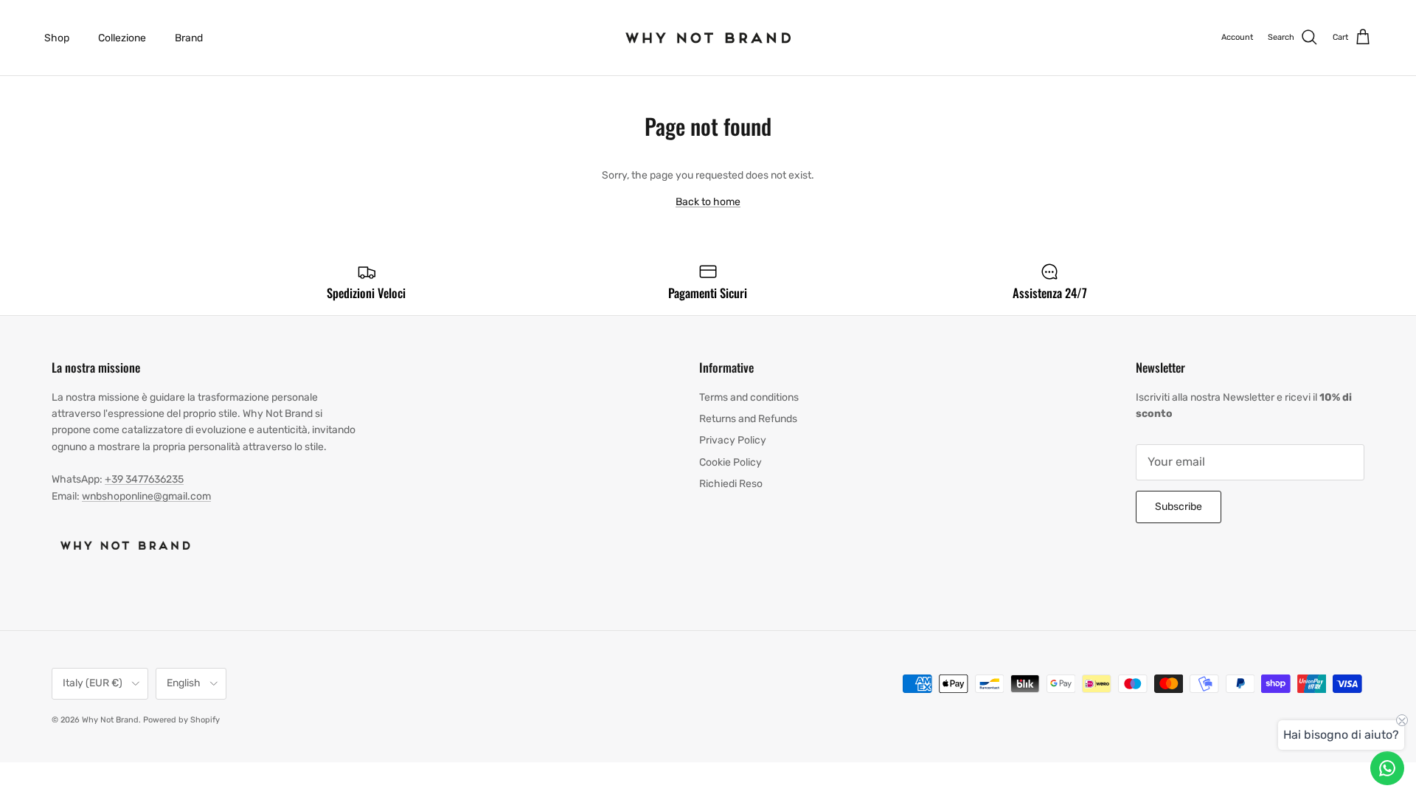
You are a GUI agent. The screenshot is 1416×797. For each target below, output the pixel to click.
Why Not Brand (110, 720)
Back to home (708, 202)
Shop (56, 38)
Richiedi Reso (731, 483)
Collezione (122, 38)
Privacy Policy (732, 440)
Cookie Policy (730, 462)
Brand (189, 38)
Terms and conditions (749, 397)
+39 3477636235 (144, 479)
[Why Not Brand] (708, 38)
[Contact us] (1387, 768)
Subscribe (1178, 506)
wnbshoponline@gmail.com (146, 496)
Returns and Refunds (748, 419)
